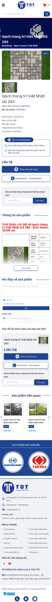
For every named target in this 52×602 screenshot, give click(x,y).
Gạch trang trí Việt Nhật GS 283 (20, 341)
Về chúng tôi (9, 529)
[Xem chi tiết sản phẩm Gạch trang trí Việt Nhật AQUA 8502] (12, 409)
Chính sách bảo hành (38, 529)
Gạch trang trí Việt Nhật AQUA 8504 (37, 421)
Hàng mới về (9, 534)
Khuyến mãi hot (10, 538)
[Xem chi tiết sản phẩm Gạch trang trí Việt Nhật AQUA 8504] (38, 409)
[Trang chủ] (26, 5)
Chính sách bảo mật (37, 538)
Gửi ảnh (8, 299)
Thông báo (33, 552)
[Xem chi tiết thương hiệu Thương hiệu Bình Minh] (13, 462)
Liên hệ (7, 543)
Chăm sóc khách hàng (13, 548)
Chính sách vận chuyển (39, 534)
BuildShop (7, 45)
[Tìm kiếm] (47, 14)
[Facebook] (4, 563)
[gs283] (26, 65)
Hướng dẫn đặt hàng (38, 543)
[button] (4, 5)
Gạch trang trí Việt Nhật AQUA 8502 (11, 421)
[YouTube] (10, 563)
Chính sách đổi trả (11, 552)
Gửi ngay (40, 200)
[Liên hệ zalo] (34, 598)
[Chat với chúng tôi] (26, 598)
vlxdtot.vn (25, 588)
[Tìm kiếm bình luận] (4, 318)
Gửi (26, 308)
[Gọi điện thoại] (17, 598)
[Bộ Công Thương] (8, 594)
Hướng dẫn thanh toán (38, 548)
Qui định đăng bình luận (13, 303)
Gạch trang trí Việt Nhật (26, 45)
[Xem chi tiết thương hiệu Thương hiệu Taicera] (39, 462)
